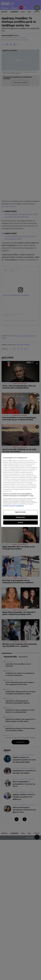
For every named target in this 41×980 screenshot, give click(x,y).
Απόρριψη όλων (20, 517)
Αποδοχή (20, 522)
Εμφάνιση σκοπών (20, 512)
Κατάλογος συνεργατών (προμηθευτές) (13, 506)
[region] (20, 490)
